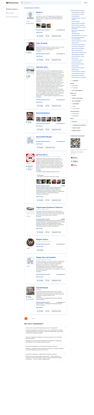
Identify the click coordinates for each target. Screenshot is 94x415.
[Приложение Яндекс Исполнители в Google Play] (74, 161)
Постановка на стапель (77, 60)
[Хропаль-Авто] (30, 70)
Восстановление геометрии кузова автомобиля (78, 38)
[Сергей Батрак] (30, 291)
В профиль (38, 21)
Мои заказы (11, 13)
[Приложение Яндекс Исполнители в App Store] (74, 157)
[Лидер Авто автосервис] (30, 260)
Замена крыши (75, 69)
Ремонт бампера (75, 21)
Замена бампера (75, 33)
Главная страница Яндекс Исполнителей (12, 3)
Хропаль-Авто (42, 67)
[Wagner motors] (30, 242)
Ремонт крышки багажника (78, 63)
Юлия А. (39, 12)
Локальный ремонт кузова (78, 56)
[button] (40, 35)
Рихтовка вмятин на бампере (78, 71)
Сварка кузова (75, 42)
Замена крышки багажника (78, 75)
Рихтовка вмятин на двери (78, 14)
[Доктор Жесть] (30, 158)
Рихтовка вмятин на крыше (78, 73)
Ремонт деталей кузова (77, 50)
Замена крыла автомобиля (78, 48)
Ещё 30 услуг (39, 32)
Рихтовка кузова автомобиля (78, 44)
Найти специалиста (13, 9)
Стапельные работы (76, 62)
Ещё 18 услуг (39, 56)
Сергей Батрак (42, 288)
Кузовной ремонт (76, 16)
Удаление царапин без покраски (79, 35)
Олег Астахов (41, 43)
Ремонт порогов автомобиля (78, 25)
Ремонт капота (75, 58)
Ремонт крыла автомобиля (78, 46)
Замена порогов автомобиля (78, 23)
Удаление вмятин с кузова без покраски (79, 18)
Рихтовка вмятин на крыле (78, 67)
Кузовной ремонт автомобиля (77, 10)
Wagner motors (42, 239)
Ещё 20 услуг (39, 307)
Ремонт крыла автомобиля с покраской (78, 31)
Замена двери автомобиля (78, 54)
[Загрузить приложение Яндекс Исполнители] (79, 143)
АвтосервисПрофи (44, 137)
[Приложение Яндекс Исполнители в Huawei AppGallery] (74, 165)
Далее (33, 318)
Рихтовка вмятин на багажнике (79, 77)
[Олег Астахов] (30, 46)
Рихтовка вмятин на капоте (43, 29)
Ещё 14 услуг (39, 228)
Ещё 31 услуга (39, 196)
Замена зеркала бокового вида (79, 52)
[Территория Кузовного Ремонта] (30, 210)
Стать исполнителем (13, 16)
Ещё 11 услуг (39, 143)
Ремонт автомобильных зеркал (79, 40)
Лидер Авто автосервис (46, 257)
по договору (30, 169)
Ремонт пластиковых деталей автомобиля (79, 27)
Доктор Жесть (42, 155)
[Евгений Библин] (30, 116)
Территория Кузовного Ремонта (49, 207)
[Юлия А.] (30, 15)
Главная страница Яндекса (7, 3)
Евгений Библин (43, 113)
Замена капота (75, 65)
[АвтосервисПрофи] (30, 140)
